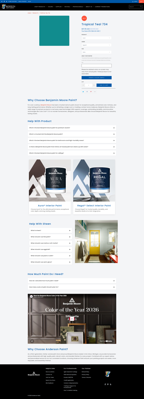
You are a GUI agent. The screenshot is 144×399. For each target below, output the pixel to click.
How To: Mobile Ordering (70, 390)
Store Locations (50, 372)
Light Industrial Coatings (70, 372)
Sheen (83, 41)
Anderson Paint (36, 395)
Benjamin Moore (46, 105)
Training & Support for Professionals (70, 386)
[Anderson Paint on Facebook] (1, 1)
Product (84, 34)
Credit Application (69, 380)
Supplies (59, 6)
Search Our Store (50, 380)
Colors (50, 6)
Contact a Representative (71, 383)
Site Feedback (49, 383)
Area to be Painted (96, 59)
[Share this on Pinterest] (91, 92)
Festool (67, 6)
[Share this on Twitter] (83, 92)
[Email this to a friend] (95, 92)
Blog (29, 1)
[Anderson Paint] (8, 7)
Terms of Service (86, 377)
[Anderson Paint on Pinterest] (4, 1)
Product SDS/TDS (68, 377)
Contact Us (49, 374)
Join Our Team (50, 377)
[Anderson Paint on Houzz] (6, 1)
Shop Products (39, 6)
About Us (89, 6)
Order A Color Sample (96, 77)
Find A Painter (22, 1)
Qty (83, 82)
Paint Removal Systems (70, 374)
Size (83, 48)
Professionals (78, 6)
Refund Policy (85, 372)
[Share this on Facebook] (87, 92)
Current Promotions (102, 6)
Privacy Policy (85, 374)
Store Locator (12, 1)
